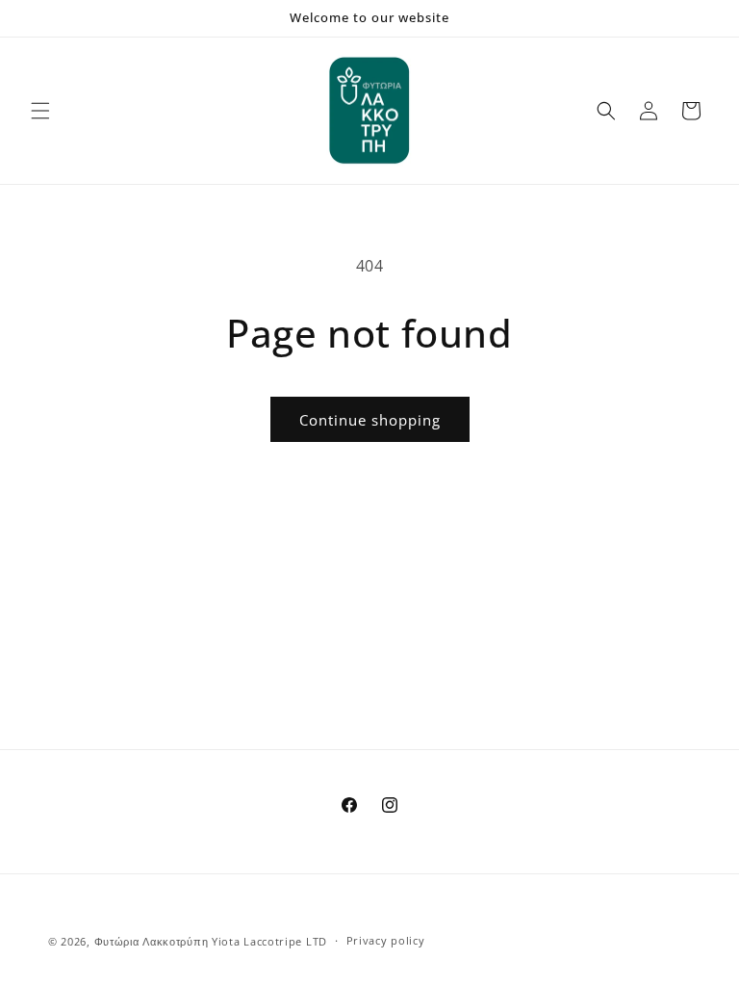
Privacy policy (385, 940)
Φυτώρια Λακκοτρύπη (151, 941)
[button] (40, 111)
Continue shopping (370, 419)
